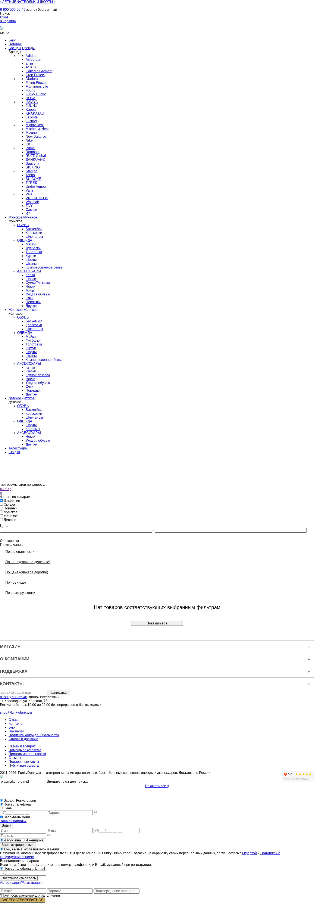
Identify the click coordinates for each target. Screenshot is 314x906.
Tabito (30, 175)
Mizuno (31, 132)
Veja (29, 194)
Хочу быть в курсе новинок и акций (31, 849)
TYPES (31, 182)
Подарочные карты (24, 761)
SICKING (33, 167)
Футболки (33, 248)
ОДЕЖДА (24, 240)
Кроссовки (34, 233)
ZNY (29, 206)
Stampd (31, 171)
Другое (31, 306)
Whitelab (32, 202)
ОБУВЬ (23, 225)
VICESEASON (37, 198)
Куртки (31, 256)
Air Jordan (33, 59)
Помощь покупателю (25, 750)
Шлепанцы (34, 236)
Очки (29, 298)
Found (30, 90)
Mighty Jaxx (35, 125)
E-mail (8, 808)
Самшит (32, 209)
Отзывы (15, 758)
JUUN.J (32, 106)
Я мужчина (12, 840)
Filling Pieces (36, 82)
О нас (13, 720)
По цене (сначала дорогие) (26, 572)
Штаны (31, 263)
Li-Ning (31, 121)
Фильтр (5, 489)
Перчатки (33, 302)
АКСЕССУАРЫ (29, 271)
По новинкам (15, 582)
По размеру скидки (20, 593)
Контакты (16, 723)
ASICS (31, 67)
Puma (30, 148)
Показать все (157, 623)
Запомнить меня (17, 817)
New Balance (36, 136)
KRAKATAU (35, 113)
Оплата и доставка (23, 739)
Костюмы (33, 429)
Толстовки (34, 252)
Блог (12, 727)
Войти (6, 825)
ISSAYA (32, 102)
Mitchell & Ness (37, 129)
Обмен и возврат (22, 746)
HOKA (30, 98)
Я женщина (34, 840)
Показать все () (157, 786)
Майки (31, 244)
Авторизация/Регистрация (21, 882)
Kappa (31, 109)
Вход (8, 800)
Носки (30, 286)
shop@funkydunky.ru (16, 712)
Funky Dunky (36, 94)
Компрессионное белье (44, 267)
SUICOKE (33, 179)
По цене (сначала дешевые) (27, 562)
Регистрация (26, 800)
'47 (28, 213)
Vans (29, 190)
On (28, 144)
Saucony (32, 163)
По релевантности (19, 551)
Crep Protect (35, 75)
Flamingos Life (37, 86)
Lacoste (32, 117)
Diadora (32, 79)
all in (29, 63)
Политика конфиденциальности (34, 735)
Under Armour (36, 186)
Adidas (31, 56)
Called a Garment (39, 71)
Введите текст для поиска (67, 781)
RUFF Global (36, 156)
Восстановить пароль (19, 878)
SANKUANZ (35, 159)
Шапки (31, 279)
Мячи (30, 290)
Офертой (249, 853)
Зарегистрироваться (18, 845)
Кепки (30, 275)
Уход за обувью (38, 294)
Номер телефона (17, 804)
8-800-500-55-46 (12, 9)
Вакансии (16, 731)
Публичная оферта (24, 765)
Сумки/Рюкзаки (38, 283)
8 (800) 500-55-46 (13, 697)
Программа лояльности (27, 754)
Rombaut (33, 152)
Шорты (31, 259)
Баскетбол (34, 229)
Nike (29, 140)
